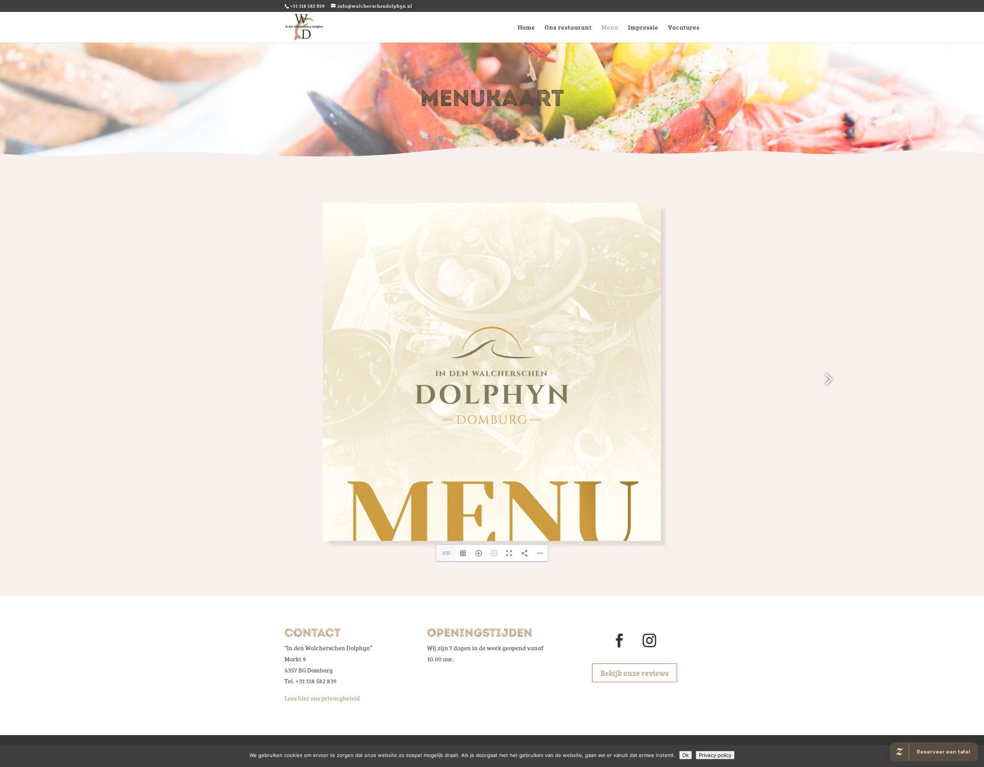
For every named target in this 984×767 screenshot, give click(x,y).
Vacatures (684, 28)
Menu (610, 28)
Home (526, 28)
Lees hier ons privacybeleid (322, 698)
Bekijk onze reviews (634, 672)
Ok (685, 755)
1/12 (446, 553)
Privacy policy (715, 755)
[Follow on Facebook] (619, 640)
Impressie (643, 28)
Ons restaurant (568, 28)
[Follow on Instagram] (649, 640)
